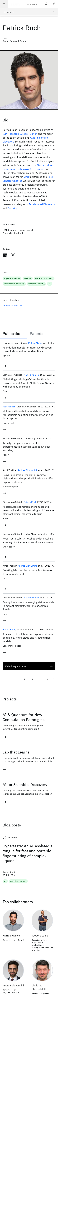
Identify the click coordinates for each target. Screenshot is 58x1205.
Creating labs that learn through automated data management (28, 572)
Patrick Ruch (9, 406)
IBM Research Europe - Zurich (20, 133)
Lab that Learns (16, 752)
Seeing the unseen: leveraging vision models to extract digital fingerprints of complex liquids (28, 606)
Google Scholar (10, 305)
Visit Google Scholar (15, 666)
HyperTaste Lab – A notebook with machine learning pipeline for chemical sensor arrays (28, 540)
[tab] (13, 333)
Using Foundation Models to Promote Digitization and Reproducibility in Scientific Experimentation (28, 478)
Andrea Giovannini (27, 470)
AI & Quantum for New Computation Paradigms (24, 717)
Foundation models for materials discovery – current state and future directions (28, 349)
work (26, 176)
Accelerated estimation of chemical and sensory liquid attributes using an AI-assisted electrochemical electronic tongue (29, 510)
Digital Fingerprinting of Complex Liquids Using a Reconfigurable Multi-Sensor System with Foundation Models (28, 383)
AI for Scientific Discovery (25, 784)
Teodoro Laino (40, 935)
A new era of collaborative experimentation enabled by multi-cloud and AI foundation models (28, 637)
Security (12, 208)
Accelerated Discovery (42, 204)
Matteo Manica (35, 342)
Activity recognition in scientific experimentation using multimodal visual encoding (26, 446)
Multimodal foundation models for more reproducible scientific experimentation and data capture (28, 415)
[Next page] (53, 679)
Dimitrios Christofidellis (40, 987)
